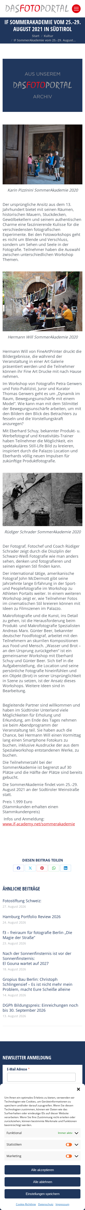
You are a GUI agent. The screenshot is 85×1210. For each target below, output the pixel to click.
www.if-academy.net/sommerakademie (39, 823)
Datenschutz (45, 1204)
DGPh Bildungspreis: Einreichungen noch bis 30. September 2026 (40, 1008)
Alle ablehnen (42, 1182)
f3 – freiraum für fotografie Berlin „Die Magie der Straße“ (37, 935)
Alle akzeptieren (42, 1170)
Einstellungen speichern (43, 1194)
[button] (78, 1089)
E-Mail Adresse (18, 1069)
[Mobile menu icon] (76, 8)
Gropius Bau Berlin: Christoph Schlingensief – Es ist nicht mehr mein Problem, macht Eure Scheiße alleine (37, 984)
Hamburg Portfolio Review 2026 (32, 916)
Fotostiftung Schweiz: (22, 900)
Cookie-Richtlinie (26, 1204)
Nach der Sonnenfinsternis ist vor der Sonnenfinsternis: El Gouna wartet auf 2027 (37, 958)
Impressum (62, 1204)
